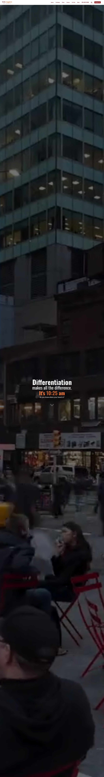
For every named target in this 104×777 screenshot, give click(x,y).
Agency (52, 2)
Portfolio (73, 2)
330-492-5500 (85, 2)
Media (78, 2)
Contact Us (97, 2)
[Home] (7, 2)
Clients (63, 2)
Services (68, 2)
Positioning (58, 2)
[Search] (91, 2)
